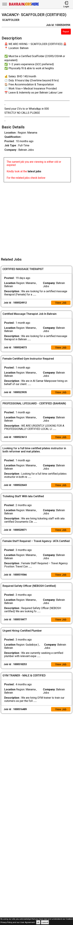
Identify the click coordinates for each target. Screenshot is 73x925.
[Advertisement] (36, 218)
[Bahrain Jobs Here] (24, 5)
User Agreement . (28, 922)
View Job (60, 302)
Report (66, 31)
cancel (45, 922)
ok (38, 922)
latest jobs (34, 171)
